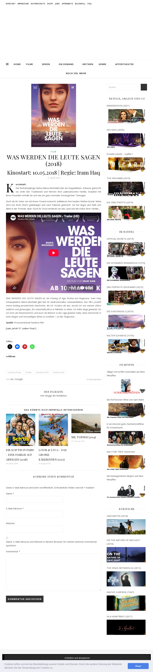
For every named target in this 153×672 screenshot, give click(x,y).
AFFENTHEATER (124, 64)
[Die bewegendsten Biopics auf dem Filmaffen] (126, 490)
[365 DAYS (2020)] (126, 140)
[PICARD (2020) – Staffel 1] (126, 165)
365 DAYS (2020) (115, 129)
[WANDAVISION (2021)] (126, 116)
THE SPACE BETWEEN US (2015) (124, 567)
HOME (17, 64)
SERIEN (46, 64)
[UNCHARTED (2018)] (126, 526)
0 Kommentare (94, 379)
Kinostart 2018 (42, 372)
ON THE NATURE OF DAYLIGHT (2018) (123, 542)
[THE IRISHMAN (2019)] (126, 189)
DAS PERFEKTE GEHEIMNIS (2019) (125, 287)
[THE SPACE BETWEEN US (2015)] (126, 579)
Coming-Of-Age (14, 372)
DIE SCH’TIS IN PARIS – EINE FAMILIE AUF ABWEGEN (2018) (20, 454)
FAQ (90, 3)
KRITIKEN (87, 64)
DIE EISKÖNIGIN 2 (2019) (120, 311)
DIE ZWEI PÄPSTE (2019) (120, 202)
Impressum (23, 3)
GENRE (102, 64)
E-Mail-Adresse (15, 508)
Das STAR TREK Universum (121, 451)
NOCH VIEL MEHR (76, 73)
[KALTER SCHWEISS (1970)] (126, 346)
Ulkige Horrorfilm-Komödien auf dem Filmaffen (126, 373)
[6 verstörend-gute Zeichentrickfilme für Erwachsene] (126, 438)
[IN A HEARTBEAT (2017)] (126, 627)
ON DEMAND (66, 64)
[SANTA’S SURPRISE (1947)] (126, 603)
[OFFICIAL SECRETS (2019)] (126, 249)
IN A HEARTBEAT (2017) (119, 616)
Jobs (57, 3)
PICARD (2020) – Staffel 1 (120, 154)
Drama (29, 372)
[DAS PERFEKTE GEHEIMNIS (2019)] (126, 298)
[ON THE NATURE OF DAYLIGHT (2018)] (126, 554)
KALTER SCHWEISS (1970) (120, 335)
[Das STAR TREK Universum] (126, 462)
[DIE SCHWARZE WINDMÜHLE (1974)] (126, 274)
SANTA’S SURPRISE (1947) (120, 592)
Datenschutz (38, 3)
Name (10, 493)
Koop (50, 3)
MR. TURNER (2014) (83, 437)
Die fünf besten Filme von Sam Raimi (125, 399)
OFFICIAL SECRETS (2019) (120, 238)
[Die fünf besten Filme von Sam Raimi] (126, 410)
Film (53, 151)
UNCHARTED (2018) (117, 515)
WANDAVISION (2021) (118, 105)
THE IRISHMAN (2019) (118, 178)
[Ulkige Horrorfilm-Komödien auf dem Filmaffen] (126, 386)
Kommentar (13, 551)
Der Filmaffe (16, 379)
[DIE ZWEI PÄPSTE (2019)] (126, 213)
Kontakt (11, 3)
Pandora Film (58, 372)
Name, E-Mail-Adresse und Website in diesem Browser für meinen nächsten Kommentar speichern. (51, 543)
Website (10, 523)
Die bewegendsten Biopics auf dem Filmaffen (125, 477)
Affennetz (67, 3)
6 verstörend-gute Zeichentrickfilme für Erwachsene (125, 425)
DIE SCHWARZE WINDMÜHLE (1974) (126, 262)
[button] (54, 668)
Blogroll (80, 3)
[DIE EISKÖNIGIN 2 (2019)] (126, 322)
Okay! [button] (138, 666)
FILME (29, 64)
